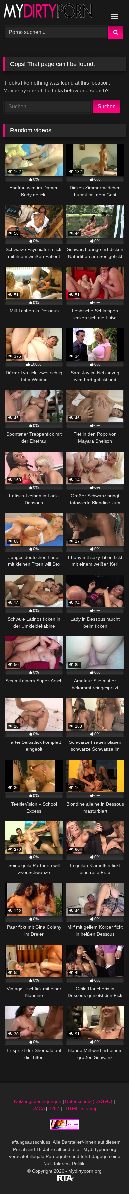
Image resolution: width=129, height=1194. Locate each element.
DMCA (38, 1108)
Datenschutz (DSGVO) (88, 1101)
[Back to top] (108, 1174)
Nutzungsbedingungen (37, 1101)
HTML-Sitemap (82, 1108)
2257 (54, 1108)
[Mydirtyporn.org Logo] (53, 11)
